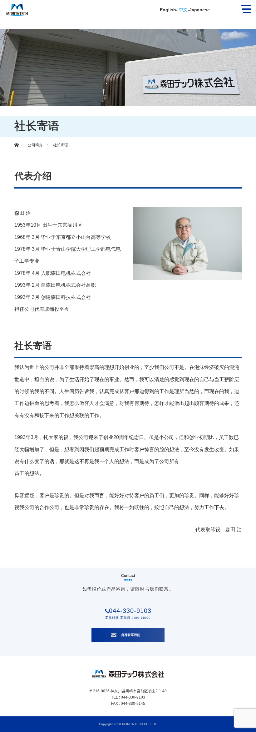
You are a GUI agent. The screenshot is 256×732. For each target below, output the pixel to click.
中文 (183, 10)
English (168, 10)
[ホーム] (16, 139)
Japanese (199, 10)
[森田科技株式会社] (14, 8)
